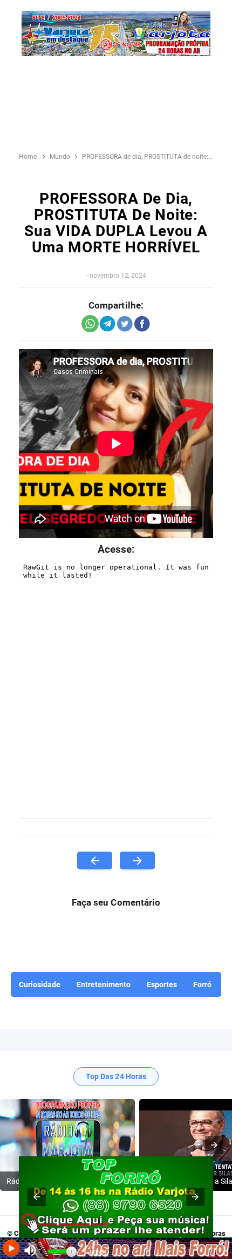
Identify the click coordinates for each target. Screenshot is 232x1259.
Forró (202, 984)
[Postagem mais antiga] (137, 860)
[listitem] (67, 1145)
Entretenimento (104, 984)
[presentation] (214, 1145)
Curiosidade (39, 984)
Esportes (162, 984)
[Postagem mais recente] (94, 860)
